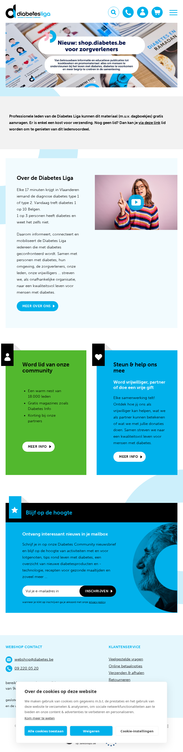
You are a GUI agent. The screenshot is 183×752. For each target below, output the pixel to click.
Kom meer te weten (40, 718)
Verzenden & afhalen (126, 672)
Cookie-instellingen (137, 731)
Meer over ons (36, 306)
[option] (92, 55)
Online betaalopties (125, 666)
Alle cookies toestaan (46, 731)
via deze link (149, 122)
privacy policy (97, 602)
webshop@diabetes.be (34, 659)
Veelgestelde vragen (126, 659)
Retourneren (119, 679)
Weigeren (91, 731)
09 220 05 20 (27, 668)
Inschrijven (96, 591)
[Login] (142, 12)
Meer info (37, 447)
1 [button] (88, 82)
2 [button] (95, 82)
